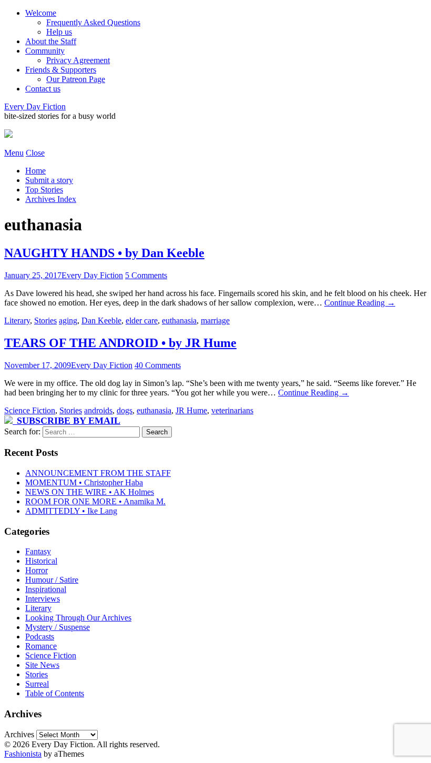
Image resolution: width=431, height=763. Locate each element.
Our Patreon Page (75, 79)
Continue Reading (359, 302)
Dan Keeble (101, 320)
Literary (17, 320)
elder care (142, 320)
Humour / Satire (51, 579)
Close (35, 152)
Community (45, 50)
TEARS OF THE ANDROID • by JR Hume (120, 343)
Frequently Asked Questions (93, 22)
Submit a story (49, 180)
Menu (14, 152)
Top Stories (44, 189)
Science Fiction (29, 410)
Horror (36, 570)
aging (68, 320)
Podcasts (39, 636)
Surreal (37, 683)
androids (98, 410)
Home (35, 170)
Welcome (40, 12)
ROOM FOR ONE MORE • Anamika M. (95, 501)
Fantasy (38, 551)
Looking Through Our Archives (78, 617)
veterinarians (232, 410)
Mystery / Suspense (57, 627)
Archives (19, 734)
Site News (42, 664)
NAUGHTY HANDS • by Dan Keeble (104, 253)
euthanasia (179, 320)
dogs (124, 410)
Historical (41, 560)
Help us (59, 31)
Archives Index (50, 199)
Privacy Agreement (78, 60)
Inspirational (45, 589)
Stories (45, 320)
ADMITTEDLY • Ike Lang (71, 510)
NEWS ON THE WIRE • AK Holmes (89, 491)
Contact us (42, 88)
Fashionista (23, 753)
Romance (41, 646)
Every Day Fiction (35, 106)
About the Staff (50, 41)
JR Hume (191, 410)
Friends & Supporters (60, 69)
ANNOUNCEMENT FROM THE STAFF (98, 473)
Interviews (42, 598)
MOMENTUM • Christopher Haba (84, 482)
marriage (215, 320)
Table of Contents (54, 693)
